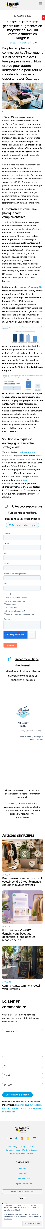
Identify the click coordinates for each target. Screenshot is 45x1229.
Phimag (22, 1168)
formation (24, 43)
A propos (32, 1146)
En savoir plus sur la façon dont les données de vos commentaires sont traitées (22, 1108)
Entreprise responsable (22, 1153)
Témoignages (13, 1146)
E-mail (8, 1075)
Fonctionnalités (23, 1179)
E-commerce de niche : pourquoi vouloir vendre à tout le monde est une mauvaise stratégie (22, 882)
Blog (23, 1146)
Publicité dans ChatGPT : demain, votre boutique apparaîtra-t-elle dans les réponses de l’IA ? (18, 935)
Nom (7, 1065)
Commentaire (11, 1031)
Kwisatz (22, 1173)
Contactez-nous (13, 1150)
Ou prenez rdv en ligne (24, 525)
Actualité (12, 43)
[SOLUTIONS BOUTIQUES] (13, 5)
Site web (8, 1085)
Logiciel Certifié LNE (23, 1184)
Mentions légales (30, 1150)
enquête (38, 287)
